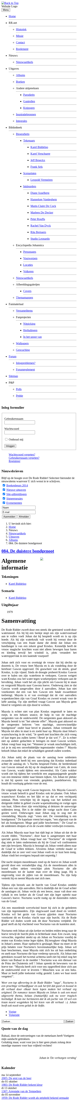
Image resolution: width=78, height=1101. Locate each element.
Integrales (21, 120)
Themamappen (24, 297)
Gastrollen (29, 101)
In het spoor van (32, 336)
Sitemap (13, 376)
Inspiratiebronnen (26, 114)
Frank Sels (36, 166)
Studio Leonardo (40, 238)
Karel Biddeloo (39, 147)
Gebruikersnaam (13, 418)
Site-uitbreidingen (16, 494)
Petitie (19, 395)
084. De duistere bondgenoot (27, 551)
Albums (20, 75)
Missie (19, 35)
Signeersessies (14, 498)
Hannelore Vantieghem (43, 199)
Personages (29, 251)
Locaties (28, 264)
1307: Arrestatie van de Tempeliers (21, 1091)
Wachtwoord (11, 428)
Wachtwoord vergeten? (22, 454)
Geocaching (23, 349)
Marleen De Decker (41, 212)
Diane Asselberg (39, 192)
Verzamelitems (24, 310)
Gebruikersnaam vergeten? (24, 457)
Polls (19, 389)
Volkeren (28, 271)
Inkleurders (29, 186)
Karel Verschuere (40, 153)
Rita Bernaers (38, 232)
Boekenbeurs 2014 (17, 485)
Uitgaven (14, 536)
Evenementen (14, 502)
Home (12, 16)
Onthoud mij (16, 439)
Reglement (22, 49)
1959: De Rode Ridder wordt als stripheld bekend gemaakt (35, 1097)
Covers (27, 291)
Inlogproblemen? (25, 363)
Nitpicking (29, 323)
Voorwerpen (30, 258)
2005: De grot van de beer (16, 1078)
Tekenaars (29, 140)
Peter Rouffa (37, 219)
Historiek (21, 29)
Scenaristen (29, 173)
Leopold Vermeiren (41, 179)
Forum (12, 356)
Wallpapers (22, 343)
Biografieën (22, 134)
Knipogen (29, 107)
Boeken (20, 81)
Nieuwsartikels (24, 62)
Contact (20, 42)
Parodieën (29, 94)
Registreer (14, 461)
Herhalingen (30, 330)
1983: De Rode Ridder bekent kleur (21, 1084)
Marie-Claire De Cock (43, 206)
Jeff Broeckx (37, 160)
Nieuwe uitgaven (16, 489)
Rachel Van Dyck (40, 225)
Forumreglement (25, 369)
